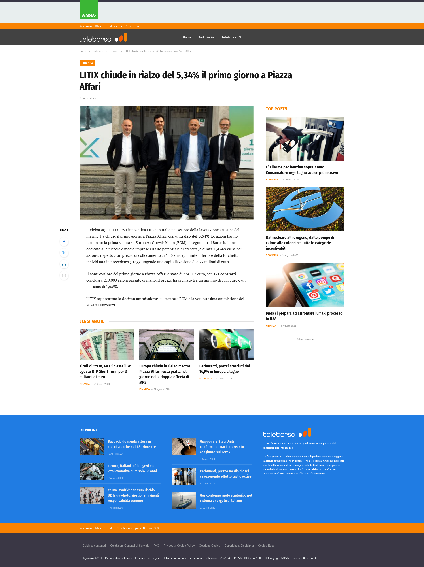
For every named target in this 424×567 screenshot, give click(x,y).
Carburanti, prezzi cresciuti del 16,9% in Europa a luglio (224, 369)
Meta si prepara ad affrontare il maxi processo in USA (304, 316)
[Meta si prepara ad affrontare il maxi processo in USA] (305, 285)
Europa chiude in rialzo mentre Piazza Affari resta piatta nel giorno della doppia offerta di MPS (164, 374)
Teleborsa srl (125, 528)
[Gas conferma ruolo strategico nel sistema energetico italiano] (184, 500)
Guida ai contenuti (94, 545)
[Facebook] (64, 241)
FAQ (156, 545)
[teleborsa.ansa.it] (103, 37)
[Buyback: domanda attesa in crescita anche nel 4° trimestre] (92, 446)
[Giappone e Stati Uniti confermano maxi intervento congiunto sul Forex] (184, 446)
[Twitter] (64, 252)
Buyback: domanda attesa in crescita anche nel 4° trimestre (132, 444)
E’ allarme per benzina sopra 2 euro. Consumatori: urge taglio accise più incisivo (302, 170)
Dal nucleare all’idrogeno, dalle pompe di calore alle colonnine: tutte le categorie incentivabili (300, 243)
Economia (205, 378)
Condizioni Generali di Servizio (129, 545)
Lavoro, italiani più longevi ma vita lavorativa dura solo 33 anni (132, 468)
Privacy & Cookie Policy (179, 545)
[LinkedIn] (64, 264)
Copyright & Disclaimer (239, 545)
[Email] (64, 275)
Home (187, 37)
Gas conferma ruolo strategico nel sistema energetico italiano (226, 498)
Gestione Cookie (209, 545)
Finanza (87, 62)
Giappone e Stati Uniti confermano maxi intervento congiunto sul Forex (222, 447)
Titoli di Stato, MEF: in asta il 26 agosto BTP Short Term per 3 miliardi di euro (105, 371)
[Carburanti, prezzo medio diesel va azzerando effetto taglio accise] (184, 476)
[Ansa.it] (89, 11)
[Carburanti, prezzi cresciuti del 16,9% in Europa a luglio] (226, 344)
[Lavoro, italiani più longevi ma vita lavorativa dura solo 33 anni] (92, 471)
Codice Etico (266, 545)
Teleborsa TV (231, 37)
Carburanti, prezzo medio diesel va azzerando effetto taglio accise (226, 474)
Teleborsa (132, 26)
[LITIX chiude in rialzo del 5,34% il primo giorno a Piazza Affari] (167, 163)
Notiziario (206, 37)
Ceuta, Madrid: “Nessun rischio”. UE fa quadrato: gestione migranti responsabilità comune (133, 495)
